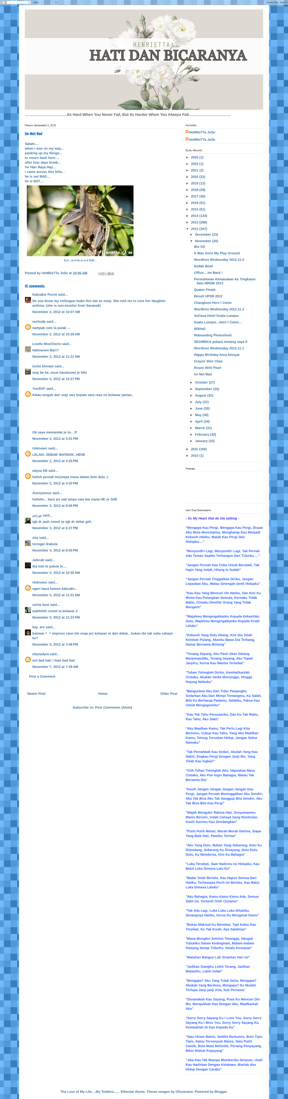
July (199, 402)
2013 (195, 222)
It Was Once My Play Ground (217, 253)
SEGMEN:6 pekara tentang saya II (220, 342)
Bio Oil (199, 246)
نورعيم (37, 515)
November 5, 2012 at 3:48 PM (55, 644)
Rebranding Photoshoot (213, 335)
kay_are (38, 627)
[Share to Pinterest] (112, 273)
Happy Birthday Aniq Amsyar (217, 355)
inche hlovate (43, 366)
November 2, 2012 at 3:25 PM (55, 461)
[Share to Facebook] (109, 273)
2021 (195, 170)
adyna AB (39, 470)
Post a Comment (42, 676)
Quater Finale (205, 290)
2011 (195, 449)
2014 (195, 216)
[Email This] (100, 273)
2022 (195, 164)
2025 (195, 157)
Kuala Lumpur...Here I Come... (218, 322)
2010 (195, 455)
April (199, 421)
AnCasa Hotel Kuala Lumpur (216, 316)
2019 (195, 183)
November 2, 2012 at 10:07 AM (56, 312)
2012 (195, 229)
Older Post (168, 693)
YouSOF (38, 388)
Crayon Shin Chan (208, 361)
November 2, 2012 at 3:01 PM (55, 438)
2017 (195, 196)
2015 (195, 209)
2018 (195, 190)
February (202, 434)
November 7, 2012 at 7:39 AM (55, 667)
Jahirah (38, 560)
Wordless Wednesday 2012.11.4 (219, 259)
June (199, 408)
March (200, 428)
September (204, 389)
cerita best (40, 605)
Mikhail (200, 329)
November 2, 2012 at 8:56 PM (55, 505)
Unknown (39, 448)
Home (103, 693)
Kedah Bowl (203, 266)
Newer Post (36, 693)
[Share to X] (106, 273)
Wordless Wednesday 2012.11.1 (219, 348)
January (202, 441)
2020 (195, 177)
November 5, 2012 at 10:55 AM (56, 573)
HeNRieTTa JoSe (202, 132)
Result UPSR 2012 (208, 296)
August (201, 395)
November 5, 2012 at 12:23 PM (56, 617)
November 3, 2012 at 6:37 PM (55, 528)
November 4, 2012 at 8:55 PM (55, 550)
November (203, 241)
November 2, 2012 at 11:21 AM (56, 356)
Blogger (220, 1091)
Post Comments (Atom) (113, 707)
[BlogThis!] (103, 273)
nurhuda (39, 321)
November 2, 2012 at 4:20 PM (55, 483)
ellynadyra (40, 654)
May (198, 415)
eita (35, 537)
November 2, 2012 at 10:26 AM (56, 334)
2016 (195, 203)
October (202, 382)
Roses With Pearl (207, 368)
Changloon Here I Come (213, 303)
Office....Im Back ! (208, 272)
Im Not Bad (203, 374)
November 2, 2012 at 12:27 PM (56, 379)
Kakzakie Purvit (44, 294)
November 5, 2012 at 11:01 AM (56, 595)
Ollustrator (184, 1091)
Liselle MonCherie (46, 344)
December (203, 234)
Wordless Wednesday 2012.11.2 (219, 309)
